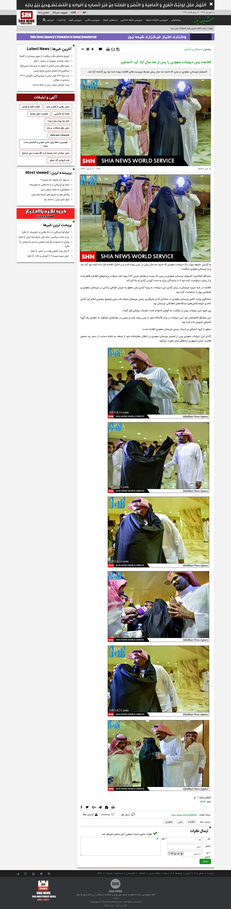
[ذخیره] (117, 49)
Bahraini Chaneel (59, 135)
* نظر (163, 839)
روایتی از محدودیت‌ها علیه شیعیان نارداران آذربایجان (44, 244)
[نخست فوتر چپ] (44, 890)
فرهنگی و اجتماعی (192, 49)
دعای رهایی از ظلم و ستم (58, 107)
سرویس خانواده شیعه (157, 20)
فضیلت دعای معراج (39, 114)
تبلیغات (141, 873)
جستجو (119, 873)
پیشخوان (176, 20)
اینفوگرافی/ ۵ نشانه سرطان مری (55, 190)
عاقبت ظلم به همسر (31, 107)
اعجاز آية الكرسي (61, 114)
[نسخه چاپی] (108, 49)
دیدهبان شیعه (110, 20)
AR (84, 12)
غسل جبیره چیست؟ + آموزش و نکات (48, 256)
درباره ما (210, 873)
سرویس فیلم (75, 20)
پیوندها (178, 873)
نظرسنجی (130, 873)
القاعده (191, 822)
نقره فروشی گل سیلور (59, 160)
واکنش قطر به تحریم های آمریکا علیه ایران (50, 195)
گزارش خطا (88, 815)
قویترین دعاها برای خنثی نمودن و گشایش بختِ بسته (45, 144)
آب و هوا (168, 873)
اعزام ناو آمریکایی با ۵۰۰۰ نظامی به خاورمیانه (49, 185)
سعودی (169, 822)
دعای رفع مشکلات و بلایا (58, 128)
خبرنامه (109, 873)
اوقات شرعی (154, 873)
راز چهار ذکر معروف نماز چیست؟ (55, 180)
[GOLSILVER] (46, 213)
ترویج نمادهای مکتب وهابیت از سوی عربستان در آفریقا (44, 56)
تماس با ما (43, 12)
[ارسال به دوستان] (113, 49)
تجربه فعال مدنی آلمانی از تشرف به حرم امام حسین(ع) (44, 66)
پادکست (61, 20)
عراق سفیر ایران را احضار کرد (56, 199)
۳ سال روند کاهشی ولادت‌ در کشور (50, 251)
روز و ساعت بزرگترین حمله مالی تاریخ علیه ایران (44, 237)
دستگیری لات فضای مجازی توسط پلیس (51, 71)
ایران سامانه (109, 905)
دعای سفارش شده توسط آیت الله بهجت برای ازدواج (45, 153)
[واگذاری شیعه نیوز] (115, 36)
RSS (100, 873)
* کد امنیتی (207, 855)
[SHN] (27, 17)
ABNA (203, 802)
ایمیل (207, 846)
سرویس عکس (92, 20)
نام (209, 839)
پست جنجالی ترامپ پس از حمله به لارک (51, 85)
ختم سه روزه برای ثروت (58, 121)
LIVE (73, 12)
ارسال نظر (126, 815)
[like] (109, 815)
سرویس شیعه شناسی (131, 20)
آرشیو (188, 873)
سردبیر (50, 20)
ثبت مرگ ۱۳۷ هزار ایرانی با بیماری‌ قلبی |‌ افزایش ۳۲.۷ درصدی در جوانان (44, 78)
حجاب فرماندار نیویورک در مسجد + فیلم (51, 61)
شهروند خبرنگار (59, 12)
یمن (180, 822)
